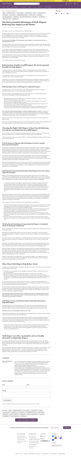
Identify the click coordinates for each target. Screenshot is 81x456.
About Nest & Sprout (21, 436)
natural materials (7, 16)
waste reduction (7, 18)
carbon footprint (17, 410)
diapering (5, 14)
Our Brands (48, 7)
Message (4, 390)
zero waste (15, 18)
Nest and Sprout (7, 3)
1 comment (4, 27)
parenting (16, 16)
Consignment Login (33, 437)
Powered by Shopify (61, 453)
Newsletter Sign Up (33, 444)
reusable (35, 16)
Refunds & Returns (31, 453)
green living (32, 14)
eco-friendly (12, 14)
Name (3, 384)
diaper (40, 410)
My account (31, 447)
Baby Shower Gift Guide (22, 437)
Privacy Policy (25, 403)
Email (28, 384)
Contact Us (19, 442)
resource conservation (25, 16)
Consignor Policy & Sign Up (34, 439)
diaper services (6, 412)
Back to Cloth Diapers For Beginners (27, 420)
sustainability (42, 16)
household (39, 14)
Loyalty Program (32, 446)
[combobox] (27, 4)
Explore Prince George (21, 441)
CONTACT (40, 7)
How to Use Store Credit (34, 441)
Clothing (23, 7)
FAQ (49, 453)
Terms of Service (33, 403)
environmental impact (22, 14)
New (3, 7)
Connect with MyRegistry (34, 442)
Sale (8, 7)
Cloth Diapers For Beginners (11, 10)
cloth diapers (26, 410)
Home (29, 7)
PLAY (34, 7)
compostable (34, 410)
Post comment (7, 400)
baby (10, 410)
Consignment (15, 7)
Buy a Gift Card (32, 436)
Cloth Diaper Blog (20, 439)
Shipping (25, 453)
